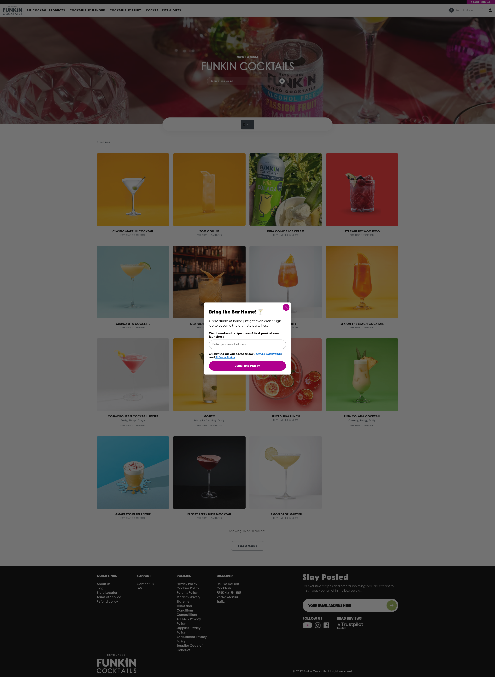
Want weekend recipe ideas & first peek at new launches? (244, 334)
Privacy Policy (225, 357)
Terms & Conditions (267, 354)
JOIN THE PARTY (247, 366)
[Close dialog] (286, 307)
